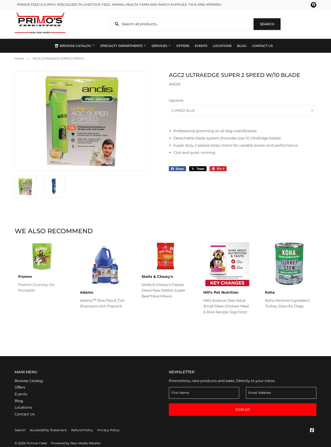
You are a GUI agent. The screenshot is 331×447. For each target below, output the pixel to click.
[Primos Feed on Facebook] (312, 431)
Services (160, 46)
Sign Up (242, 409)
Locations (222, 46)
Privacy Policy (108, 430)
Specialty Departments (121, 46)
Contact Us (262, 46)
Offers (182, 46)
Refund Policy (82, 430)
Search (270, 24)
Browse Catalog (75, 46)
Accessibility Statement (48, 430)
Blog (242, 46)
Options (176, 100)
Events (201, 46)
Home (19, 58)
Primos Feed (37, 443)
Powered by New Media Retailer (76, 443)
